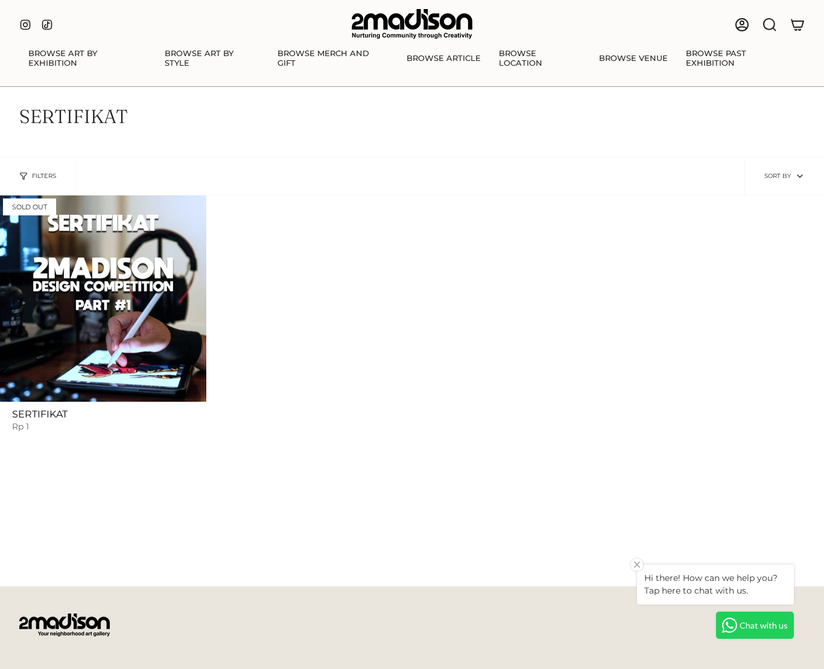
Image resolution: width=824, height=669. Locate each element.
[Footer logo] (64, 625)
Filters (44, 176)
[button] (87, 58)
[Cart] (797, 24)
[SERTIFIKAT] (103, 298)
